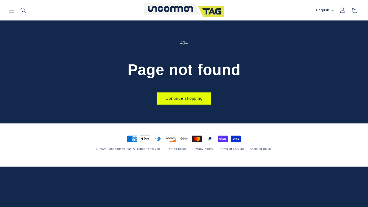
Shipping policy (261, 148)
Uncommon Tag (120, 148)
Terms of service (231, 148)
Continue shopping (184, 98)
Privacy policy (202, 148)
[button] (11, 10)
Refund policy (176, 148)
